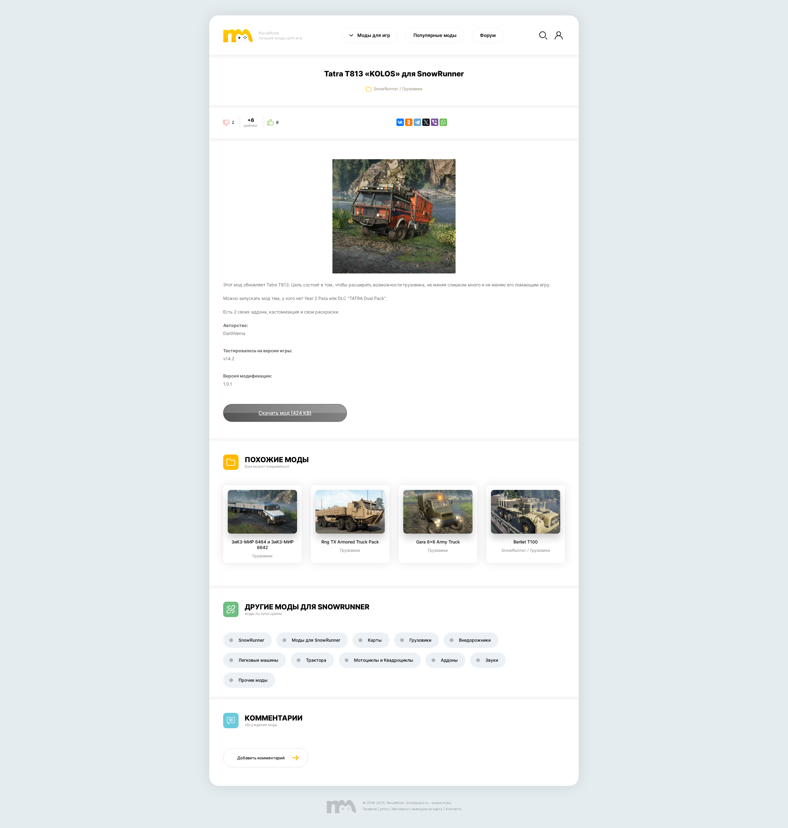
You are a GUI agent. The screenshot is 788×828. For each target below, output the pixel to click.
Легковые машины (258, 660)
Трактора (316, 660)
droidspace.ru (417, 803)
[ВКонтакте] (400, 122)
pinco (384, 809)
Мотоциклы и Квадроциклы (383, 660)
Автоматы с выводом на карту (417, 809)
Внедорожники (475, 640)
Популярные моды (434, 35)
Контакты (453, 809)
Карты (375, 640)
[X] (426, 122)
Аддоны (449, 660)
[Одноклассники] (408, 122)
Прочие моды (253, 680)
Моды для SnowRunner (316, 640)
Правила (370, 809)
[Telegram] (417, 122)
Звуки (491, 660)
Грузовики (412, 88)
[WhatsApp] (443, 122)
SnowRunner (386, 88)
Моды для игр (373, 35)
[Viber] (434, 122)
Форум (488, 35)
